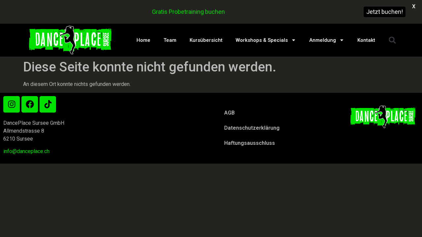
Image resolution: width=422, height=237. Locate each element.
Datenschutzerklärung (252, 128)
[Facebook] (29, 104)
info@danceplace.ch (26, 151)
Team (170, 40)
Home (143, 40)
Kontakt (366, 40)
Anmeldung (322, 40)
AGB (229, 113)
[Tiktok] (48, 104)
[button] (392, 40)
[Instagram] (11, 104)
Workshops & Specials (262, 40)
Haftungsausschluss (249, 143)
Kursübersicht (206, 40)
